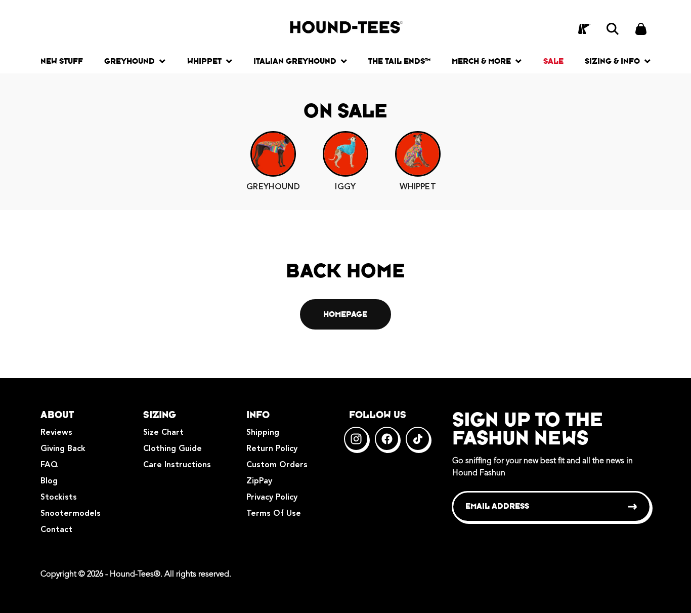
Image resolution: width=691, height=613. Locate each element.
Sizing (159, 414)
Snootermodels (70, 514)
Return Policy (271, 449)
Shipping (262, 433)
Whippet (204, 61)
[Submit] (633, 506)
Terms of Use (273, 514)
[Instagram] (356, 439)
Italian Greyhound (294, 61)
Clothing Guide (172, 449)
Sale (553, 61)
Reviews (56, 433)
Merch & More (481, 61)
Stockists (58, 498)
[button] (613, 29)
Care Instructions (177, 465)
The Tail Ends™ (399, 61)
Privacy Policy (271, 498)
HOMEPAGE (345, 314)
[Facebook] (387, 439)
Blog (49, 481)
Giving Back (62, 449)
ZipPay (259, 481)
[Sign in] (584, 29)
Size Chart (163, 433)
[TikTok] (418, 439)
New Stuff (61, 61)
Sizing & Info (612, 61)
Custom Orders (277, 465)
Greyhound (129, 61)
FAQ (49, 465)
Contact (56, 530)
